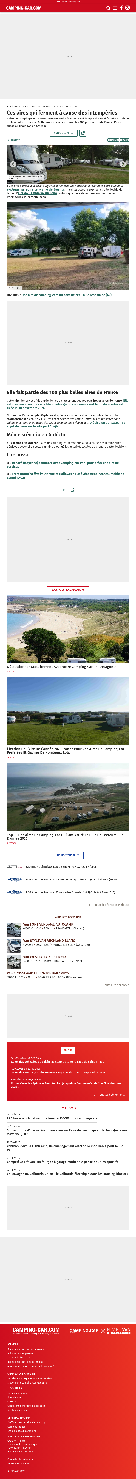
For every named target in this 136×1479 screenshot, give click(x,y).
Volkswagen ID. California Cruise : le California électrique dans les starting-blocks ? (67, 1174)
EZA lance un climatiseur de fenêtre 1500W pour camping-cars (52, 1118)
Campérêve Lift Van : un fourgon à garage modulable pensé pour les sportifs (62, 1162)
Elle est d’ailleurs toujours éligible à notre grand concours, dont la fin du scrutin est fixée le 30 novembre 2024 (68, 404)
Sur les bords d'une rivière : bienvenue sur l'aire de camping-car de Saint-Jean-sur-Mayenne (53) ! (67, 1132)
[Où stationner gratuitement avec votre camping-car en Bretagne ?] (68, 629)
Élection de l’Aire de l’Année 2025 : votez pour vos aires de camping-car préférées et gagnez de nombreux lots (65, 751)
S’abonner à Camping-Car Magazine (27, 1382)
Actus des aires (31, 106)
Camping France (16, 1426)
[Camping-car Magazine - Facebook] (121, 8)
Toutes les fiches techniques (111, 904)
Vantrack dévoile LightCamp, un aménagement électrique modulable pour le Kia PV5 (65, 1148)
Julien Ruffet (15, 140)
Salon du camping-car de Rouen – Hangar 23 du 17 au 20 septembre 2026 (58, 1072)
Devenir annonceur (18, 1463)
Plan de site (14, 1397)
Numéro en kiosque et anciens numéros (30, 1378)
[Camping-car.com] (23, 8)
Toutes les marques (18, 1393)
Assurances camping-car (68, 2)
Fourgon (124, 140)
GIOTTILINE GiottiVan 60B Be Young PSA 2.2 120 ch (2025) (61, 866)
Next (122, 164)
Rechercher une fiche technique (25, 1361)
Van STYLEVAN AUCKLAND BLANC (49, 940)
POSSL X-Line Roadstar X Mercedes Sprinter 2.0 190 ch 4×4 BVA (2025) (70, 892)
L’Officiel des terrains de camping (26, 1422)
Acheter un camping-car (21, 1353)
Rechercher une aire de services (25, 1349)
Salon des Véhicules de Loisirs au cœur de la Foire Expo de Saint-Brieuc (57, 1061)
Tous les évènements (111, 1094)
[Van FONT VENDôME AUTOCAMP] (14, 929)
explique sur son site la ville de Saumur (35, 189)
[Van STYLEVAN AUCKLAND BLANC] (14, 946)
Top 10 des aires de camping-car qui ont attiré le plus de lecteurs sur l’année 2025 (65, 837)
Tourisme (19, 106)
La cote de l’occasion (19, 1357)
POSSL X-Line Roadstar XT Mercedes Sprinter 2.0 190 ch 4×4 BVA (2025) (71, 879)
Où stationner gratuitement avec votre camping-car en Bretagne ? (61, 667)
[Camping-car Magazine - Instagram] (127, 8)
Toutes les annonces (116, 985)
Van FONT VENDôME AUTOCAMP (48, 924)
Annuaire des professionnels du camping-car (32, 1366)
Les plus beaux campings (21, 1431)
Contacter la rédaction (20, 1459)
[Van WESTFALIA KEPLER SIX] (14, 962)
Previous (13, 164)
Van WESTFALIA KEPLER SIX (44, 957)
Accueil (10, 106)
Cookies (11, 1401)
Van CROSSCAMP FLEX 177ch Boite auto (38, 973)
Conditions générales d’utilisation (26, 1405)
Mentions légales (17, 1410)
